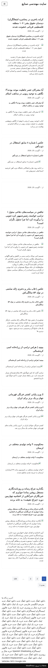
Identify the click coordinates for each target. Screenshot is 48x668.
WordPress (30, 666)
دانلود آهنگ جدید (34, 648)
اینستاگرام (31, 611)
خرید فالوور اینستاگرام (31, 618)
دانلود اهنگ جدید (38, 601)
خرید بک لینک (17, 604)
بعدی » (42, 585)
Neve (44, 666)
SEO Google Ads (18, 661)
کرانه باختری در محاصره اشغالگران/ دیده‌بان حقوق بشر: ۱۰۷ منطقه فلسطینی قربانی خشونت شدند (25, 23)
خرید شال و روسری (33, 608)
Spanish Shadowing (21, 651)
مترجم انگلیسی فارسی (34, 604)
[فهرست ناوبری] (4, 4)
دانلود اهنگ (18, 634)
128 (15, 579)
